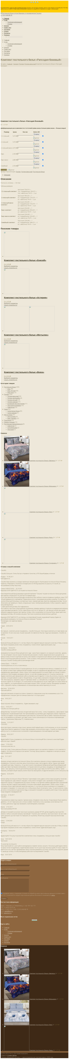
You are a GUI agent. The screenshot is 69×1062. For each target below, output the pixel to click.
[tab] (36, 175)
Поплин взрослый (30, 64)
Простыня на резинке (14, 405)
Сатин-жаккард (12, 413)
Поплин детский (12, 400)
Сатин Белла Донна (13, 411)
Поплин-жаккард (12, 402)
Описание (7, 175)
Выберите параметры (11, 266)
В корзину (36, 134)
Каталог (6, 47)
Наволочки (10, 426)
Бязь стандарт (11, 418)
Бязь (8, 389)
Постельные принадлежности (13, 424)
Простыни (10, 429)
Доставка (7, 51)
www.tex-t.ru (7, 913)
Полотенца (7, 420)
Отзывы (9, 46)
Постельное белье (39, 172)
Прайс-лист (7, 49)
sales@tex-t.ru (8, 911)
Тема (2, 874)
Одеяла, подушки (9, 422)
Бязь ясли (10, 392)
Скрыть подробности (10, 268)
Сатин (6, 409)
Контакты (7, 53)
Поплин (21, 64)
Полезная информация (14, 44)
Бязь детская (11, 391)
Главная (6, 40)
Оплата (6, 940)
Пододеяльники (12, 428)
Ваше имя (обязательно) (8, 864)
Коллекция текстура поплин (16, 404)
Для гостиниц (8, 415)
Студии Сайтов (11, 1055)
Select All (36, 132)
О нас (6, 42)
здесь (53, 895)
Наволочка (10, 407)
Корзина (6, 55)
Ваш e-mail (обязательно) (9, 869)
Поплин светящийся (13, 398)
